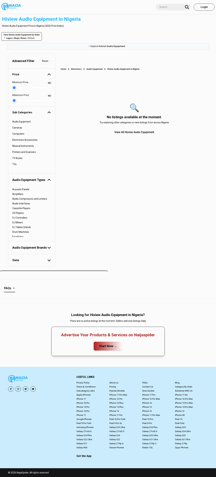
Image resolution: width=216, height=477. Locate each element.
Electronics (76, 69)
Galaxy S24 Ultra (183, 431)
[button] (108, 46)
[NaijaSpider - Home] (18, 379)
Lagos (9, 38)
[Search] (187, 7)
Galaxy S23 (180, 435)
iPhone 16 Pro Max (184, 399)
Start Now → (108, 346)
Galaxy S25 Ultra (117, 427)
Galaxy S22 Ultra (84, 439)
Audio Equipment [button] (21, 121)
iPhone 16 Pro (83, 403)
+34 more (31, 38)
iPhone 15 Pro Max (184, 403)
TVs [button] (14, 164)
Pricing (112, 386)
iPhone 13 (147, 411)
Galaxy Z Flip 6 (116, 443)
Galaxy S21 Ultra (150, 439)
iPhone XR (180, 415)
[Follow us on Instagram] (18, 389)
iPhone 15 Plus (116, 407)
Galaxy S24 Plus (84, 435)
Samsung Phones (84, 427)
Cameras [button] (17, 127)
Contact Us (147, 386)
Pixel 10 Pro (147, 419)
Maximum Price (20, 95)
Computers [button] (18, 133)
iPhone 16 (147, 403)
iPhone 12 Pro (116, 399)
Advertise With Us (183, 391)
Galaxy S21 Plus (182, 439)
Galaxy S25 (180, 427)
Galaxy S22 (114, 439)
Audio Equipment (94, 69)
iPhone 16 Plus (116, 403)
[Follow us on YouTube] (33, 389)
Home (63, 69)
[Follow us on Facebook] (11, 389)
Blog (177, 382)
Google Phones (83, 419)
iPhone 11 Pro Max (151, 415)
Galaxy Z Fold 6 (83, 431)
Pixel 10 (178, 419)
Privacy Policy (82, 382)
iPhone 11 (81, 415)
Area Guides (148, 391)
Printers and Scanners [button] (24, 152)
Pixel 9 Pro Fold (83, 423)
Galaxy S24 (114, 435)
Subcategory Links (85, 391)
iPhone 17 (81, 399)
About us (113, 382)
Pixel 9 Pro (147, 423)
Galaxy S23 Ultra (150, 435)
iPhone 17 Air (181, 395)
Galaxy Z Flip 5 (149, 443)
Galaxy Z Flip (181, 443)
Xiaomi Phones (116, 447)
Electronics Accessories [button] (24, 140)
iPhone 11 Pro (116, 415)
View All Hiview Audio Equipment (134, 132)
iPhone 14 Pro (83, 411)
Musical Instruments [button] (23, 146)
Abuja (16, 38)
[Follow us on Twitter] (25, 389)
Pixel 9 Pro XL (115, 423)
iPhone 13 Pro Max (151, 399)
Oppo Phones (181, 447)
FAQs (144, 382)
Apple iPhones (83, 395)
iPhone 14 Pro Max (184, 407)
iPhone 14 (114, 411)
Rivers (23, 38)
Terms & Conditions (86, 386)
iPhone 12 (179, 411)
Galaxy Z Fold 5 (116, 431)
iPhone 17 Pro (148, 395)
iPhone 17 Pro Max (118, 395)
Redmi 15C (147, 447)
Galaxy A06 (81, 447)
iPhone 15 (147, 407)
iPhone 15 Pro (83, 407)
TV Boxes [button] (17, 158)
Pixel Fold (179, 423)
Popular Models (117, 391)
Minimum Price (20, 82)
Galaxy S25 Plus (149, 427)
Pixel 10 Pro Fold (117, 419)
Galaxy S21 (81, 443)
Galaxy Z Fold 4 (149, 431)
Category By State (183, 386)
